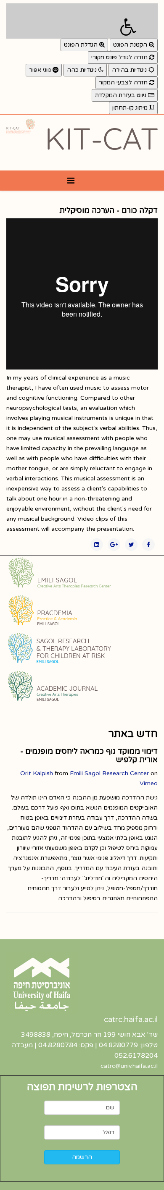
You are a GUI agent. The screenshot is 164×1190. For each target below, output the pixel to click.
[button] (82, 21)
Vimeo (149, 783)
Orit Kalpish (36, 773)
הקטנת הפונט (131, 44)
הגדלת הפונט (81, 44)
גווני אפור (41, 69)
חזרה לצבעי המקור (124, 82)
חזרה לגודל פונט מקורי (120, 57)
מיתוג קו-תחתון (130, 107)
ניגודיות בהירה (130, 69)
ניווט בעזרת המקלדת (121, 95)
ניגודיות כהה (82, 69)
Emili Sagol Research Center (109, 773)
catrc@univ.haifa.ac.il (129, 1065)
